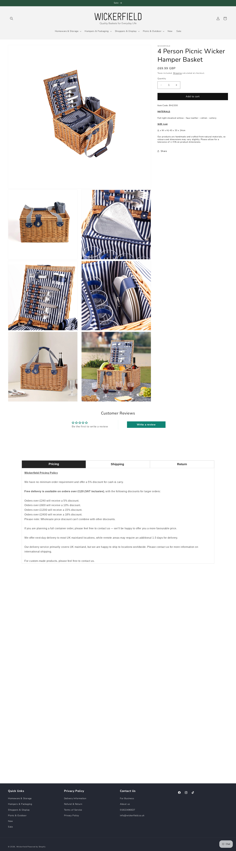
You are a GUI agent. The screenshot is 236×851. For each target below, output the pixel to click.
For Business (127, 798)
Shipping (177, 73)
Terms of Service (73, 809)
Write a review (146, 424)
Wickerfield (21, 847)
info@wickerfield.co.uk (132, 815)
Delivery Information (75, 798)
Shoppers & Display (19, 809)
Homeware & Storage (20, 798)
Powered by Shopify (36, 847)
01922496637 (127, 809)
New (10, 821)
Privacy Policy (71, 815)
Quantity (161, 78)
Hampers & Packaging (20, 804)
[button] (11, 18)
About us (125, 804)
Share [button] (164, 151)
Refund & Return (73, 804)
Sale (10, 826)
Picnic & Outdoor (17, 815)
